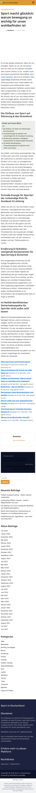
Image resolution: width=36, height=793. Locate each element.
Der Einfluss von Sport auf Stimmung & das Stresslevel (16, 130)
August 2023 (5, 558)
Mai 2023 (4, 565)
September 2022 (7, 583)
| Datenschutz (15, 764)
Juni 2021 (4, 629)
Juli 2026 (4, 531)
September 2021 (7, 620)
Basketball (4, 644)
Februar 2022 (6, 605)
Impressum (5, 764)
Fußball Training (6, 663)
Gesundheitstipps (7, 9)
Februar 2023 (6, 571)
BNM (23, 775)
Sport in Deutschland (22, 773)
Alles (2, 641)
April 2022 (5, 598)
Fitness (3, 657)
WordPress (14, 775)
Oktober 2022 (6, 580)
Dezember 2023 (7, 549)
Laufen (3, 672)
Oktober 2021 (6, 617)
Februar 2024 (6, 543)
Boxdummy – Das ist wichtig (12, 387)
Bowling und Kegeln (8, 647)
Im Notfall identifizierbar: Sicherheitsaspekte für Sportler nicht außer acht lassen (17, 145)
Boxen (3, 650)
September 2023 (7, 555)
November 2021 (6, 614)
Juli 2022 (4, 589)
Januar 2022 (5, 608)
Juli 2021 (4, 626)
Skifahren (4, 675)
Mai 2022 (4, 595)
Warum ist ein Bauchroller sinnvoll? (15, 417)
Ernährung (4, 654)
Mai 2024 (4, 540)
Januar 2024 (5, 546)
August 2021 (5, 623)
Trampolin (4, 684)
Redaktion (11, 30)
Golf (2, 669)
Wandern (4, 687)
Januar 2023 (5, 574)
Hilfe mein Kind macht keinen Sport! (15, 362)
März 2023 (5, 568)
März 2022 (5, 601)
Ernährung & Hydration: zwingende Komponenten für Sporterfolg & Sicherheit (18, 140)
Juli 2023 (4, 561)
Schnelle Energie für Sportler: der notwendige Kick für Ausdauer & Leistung (18, 135)
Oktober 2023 (6, 552)
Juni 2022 (4, 592)
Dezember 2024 (7, 537)
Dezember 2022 (7, 577)
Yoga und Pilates (7, 690)
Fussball (4, 660)
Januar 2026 (5, 534)
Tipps (3, 681)
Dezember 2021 (6, 611)
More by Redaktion (19, 440)
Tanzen (3, 678)
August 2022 (5, 586)
